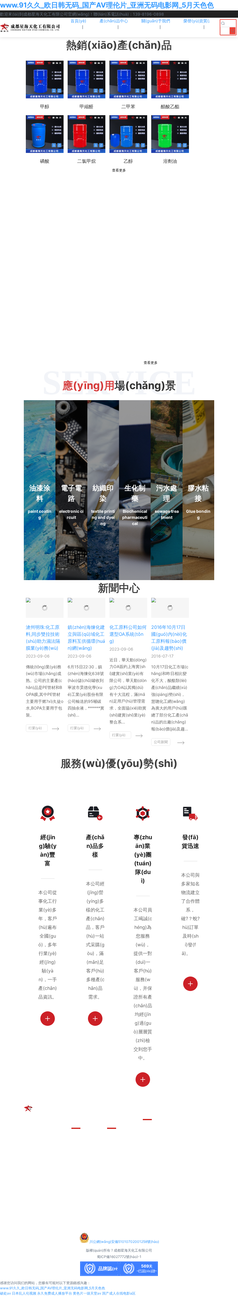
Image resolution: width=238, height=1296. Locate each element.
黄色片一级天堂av (87, 1293)
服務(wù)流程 (121, 1158)
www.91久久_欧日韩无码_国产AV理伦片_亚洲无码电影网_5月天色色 (107, 5)
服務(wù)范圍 (121, 1169)
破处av (5, 1293)
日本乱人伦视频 (24, 1293)
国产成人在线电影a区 (119, 1293)
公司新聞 (161, 742)
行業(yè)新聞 (35, 729)
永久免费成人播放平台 (54, 1293)
